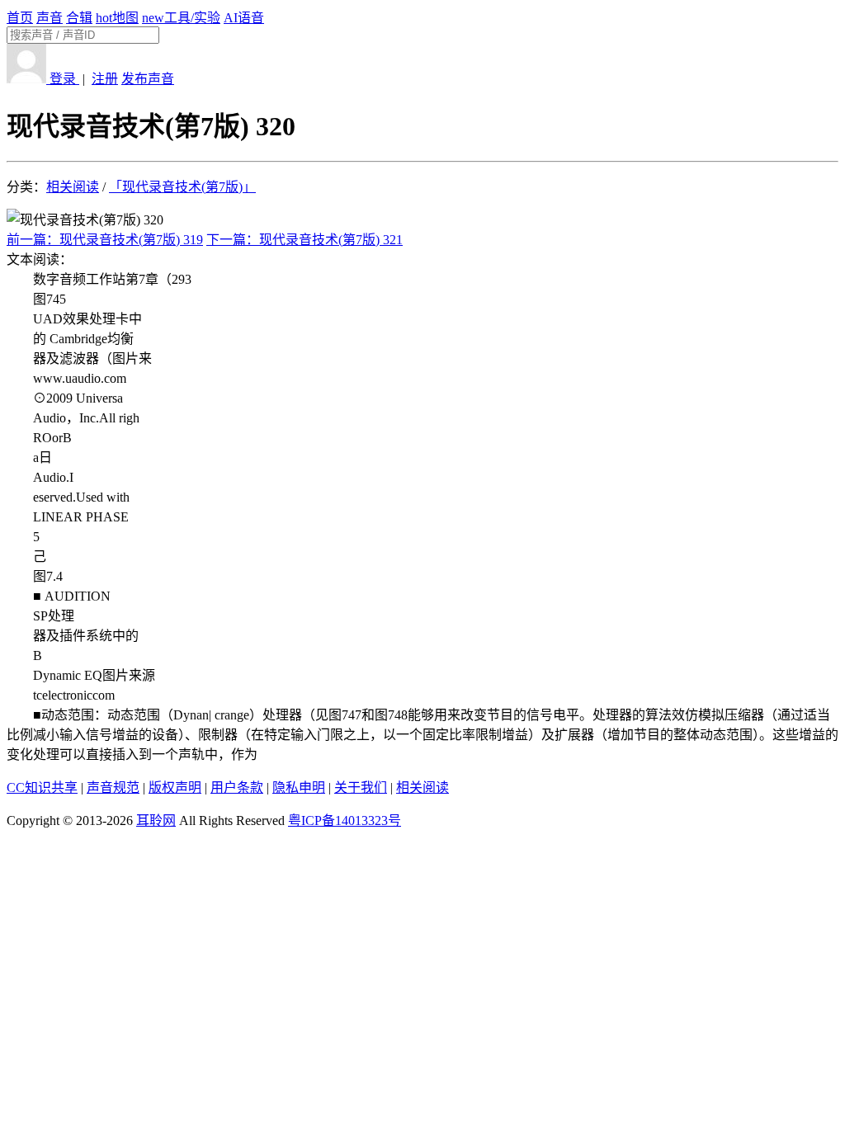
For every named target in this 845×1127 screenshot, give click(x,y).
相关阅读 (72, 187)
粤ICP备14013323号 (344, 820)
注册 (105, 79)
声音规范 (113, 787)
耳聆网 (156, 820)
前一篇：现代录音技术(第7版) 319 (105, 240)
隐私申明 (298, 787)
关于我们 (360, 787)
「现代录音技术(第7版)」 (182, 187)
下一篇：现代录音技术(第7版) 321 (304, 240)
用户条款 (236, 787)
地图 (117, 18)
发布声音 (147, 79)
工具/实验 (181, 18)
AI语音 (244, 18)
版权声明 (175, 787)
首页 (20, 18)
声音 (49, 18)
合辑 (79, 18)
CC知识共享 (42, 787)
